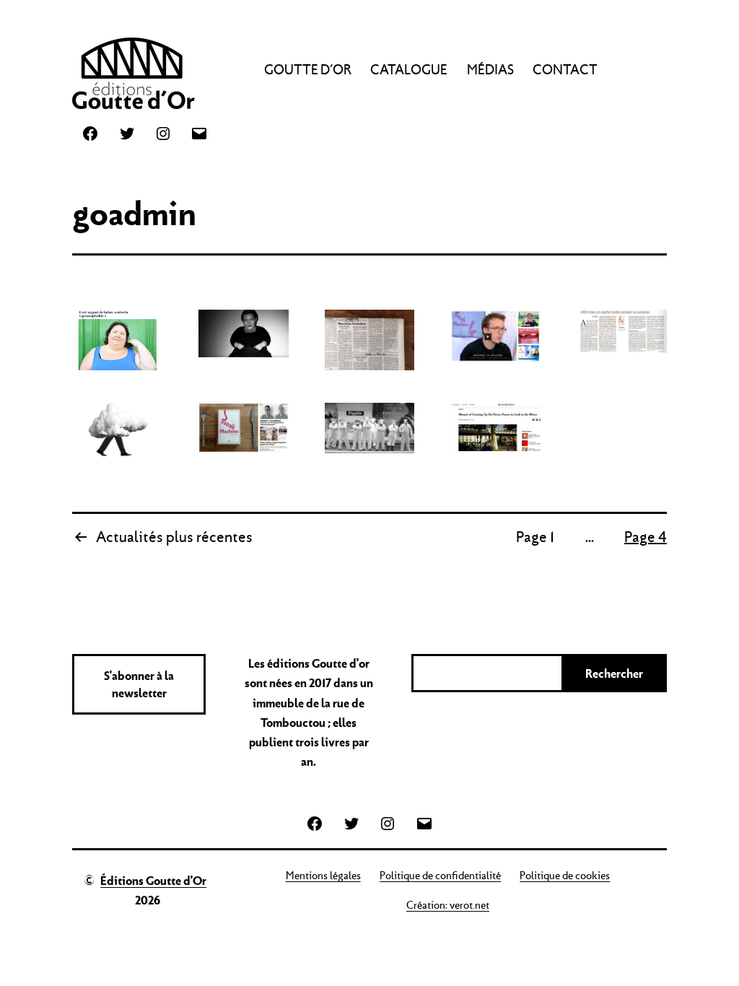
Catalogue (408, 69)
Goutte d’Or (307, 69)
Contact (565, 69)
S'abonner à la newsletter (139, 684)
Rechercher (614, 673)
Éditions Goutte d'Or (153, 881)
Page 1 (535, 537)
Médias (490, 69)
